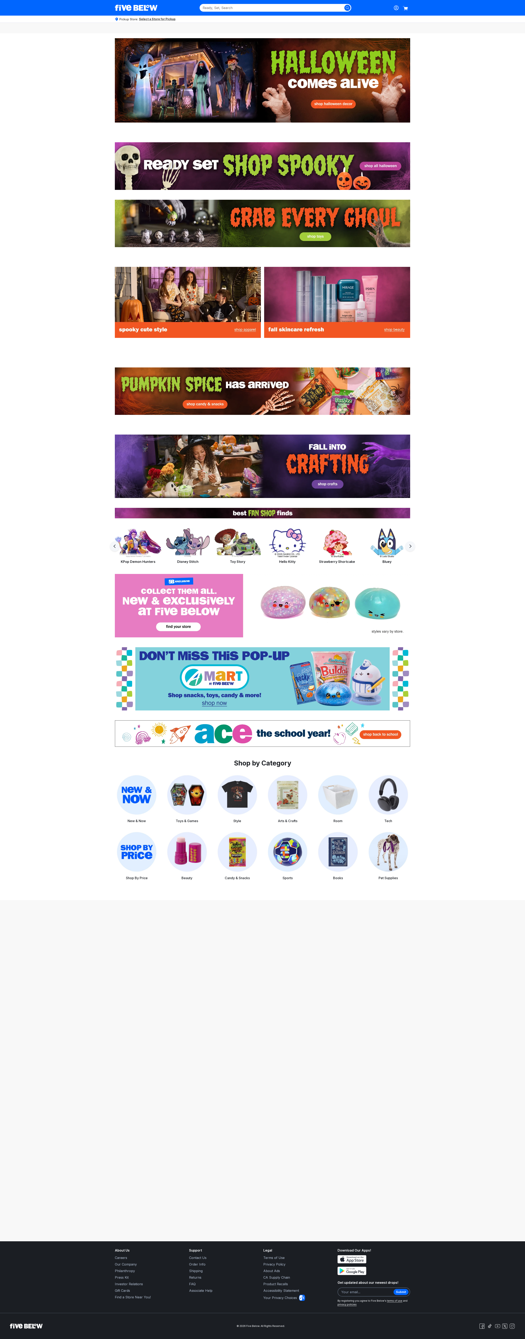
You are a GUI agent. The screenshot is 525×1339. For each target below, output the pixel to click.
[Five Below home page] (136, 8)
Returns (195, 1277)
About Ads (271, 1271)
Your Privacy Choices (280, 1298)
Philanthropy (125, 1271)
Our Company (126, 1264)
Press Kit (122, 1277)
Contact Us (198, 1258)
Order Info (197, 1264)
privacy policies (347, 1304)
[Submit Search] (347, 8)
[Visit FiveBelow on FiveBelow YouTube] (497, 1326)
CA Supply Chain (276, 1277)
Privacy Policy (274, 1264)
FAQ (192, 1284)
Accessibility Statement (281, 1291)
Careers (121, 1258)
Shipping (196, 1271)
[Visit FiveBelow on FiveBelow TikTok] (490, 1326)
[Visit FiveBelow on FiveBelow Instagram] (512, 1326)
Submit (401, 1292)
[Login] (396, 8)
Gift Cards (122, 1291)
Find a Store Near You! (133, 1297)
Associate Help (200, 1291)
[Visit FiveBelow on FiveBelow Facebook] (482, 1326)
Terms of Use (274, 1258)
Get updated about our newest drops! (368, 1282)
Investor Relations (129, 1284)
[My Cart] (405, 8)
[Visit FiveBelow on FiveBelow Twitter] (504, 1326)
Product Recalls (275, 1284)
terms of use (394, 1300)
